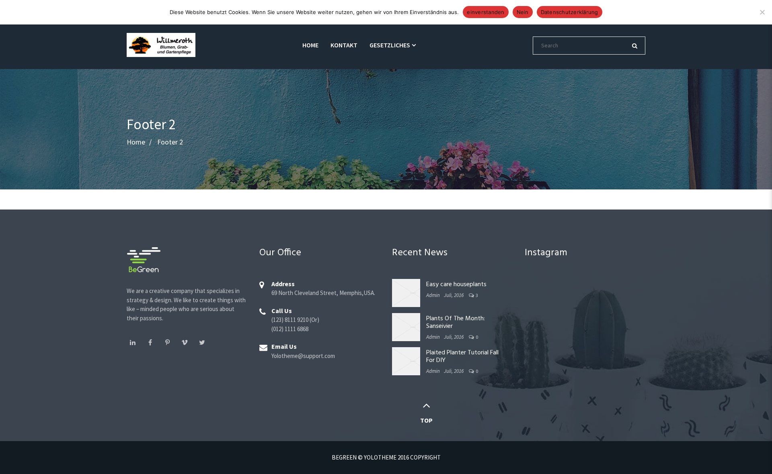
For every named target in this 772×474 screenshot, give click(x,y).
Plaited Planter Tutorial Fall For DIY (462, 357)
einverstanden (485, 12)
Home (310, 45)
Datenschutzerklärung (569, 12)
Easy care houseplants (456, 284)
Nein (523, 12)
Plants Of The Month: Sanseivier (455, 322)
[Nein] (762, 12)
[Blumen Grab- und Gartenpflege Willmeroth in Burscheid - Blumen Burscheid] (161, 44)
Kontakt (344, 45)
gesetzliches (390, 45)
